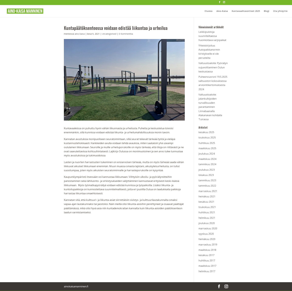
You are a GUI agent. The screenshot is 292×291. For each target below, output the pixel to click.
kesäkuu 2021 (206, 201)
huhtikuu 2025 (206, 143)
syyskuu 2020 (206, 233)
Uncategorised (109, 33)
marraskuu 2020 (207, 228)
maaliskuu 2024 (207, 159)
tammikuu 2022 (207, 185)
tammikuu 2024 (207, 164)
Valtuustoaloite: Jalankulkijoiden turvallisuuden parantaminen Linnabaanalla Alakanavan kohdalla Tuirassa (210, 107)
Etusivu (208, 11)
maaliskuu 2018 (207, 250)
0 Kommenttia (126, 33)
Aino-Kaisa (222, 11)
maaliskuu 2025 (207, 148)
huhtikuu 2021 (206, 212)
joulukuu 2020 (206, 223)
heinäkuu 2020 (206, 239)
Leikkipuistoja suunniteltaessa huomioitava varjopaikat (212, 36)
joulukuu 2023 (206, 169)
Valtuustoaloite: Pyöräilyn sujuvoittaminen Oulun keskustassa (213, 67)
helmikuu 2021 (206, 218)
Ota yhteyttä (280, 11)
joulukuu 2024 (206, 153)
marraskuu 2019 (207, 244)
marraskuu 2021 (207, 191)
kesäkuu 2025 (206, 132)
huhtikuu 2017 (206, 260)
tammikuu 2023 (207, 180)
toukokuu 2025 (207, 137)
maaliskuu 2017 (207, 265)
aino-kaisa (80, 33)
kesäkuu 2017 (206, 255)
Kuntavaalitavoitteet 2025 (246, 11)
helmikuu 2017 (206, 271)
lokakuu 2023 (206, 175)
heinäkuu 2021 (206, 196)
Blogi (266, 11)
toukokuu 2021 (207, 207)
